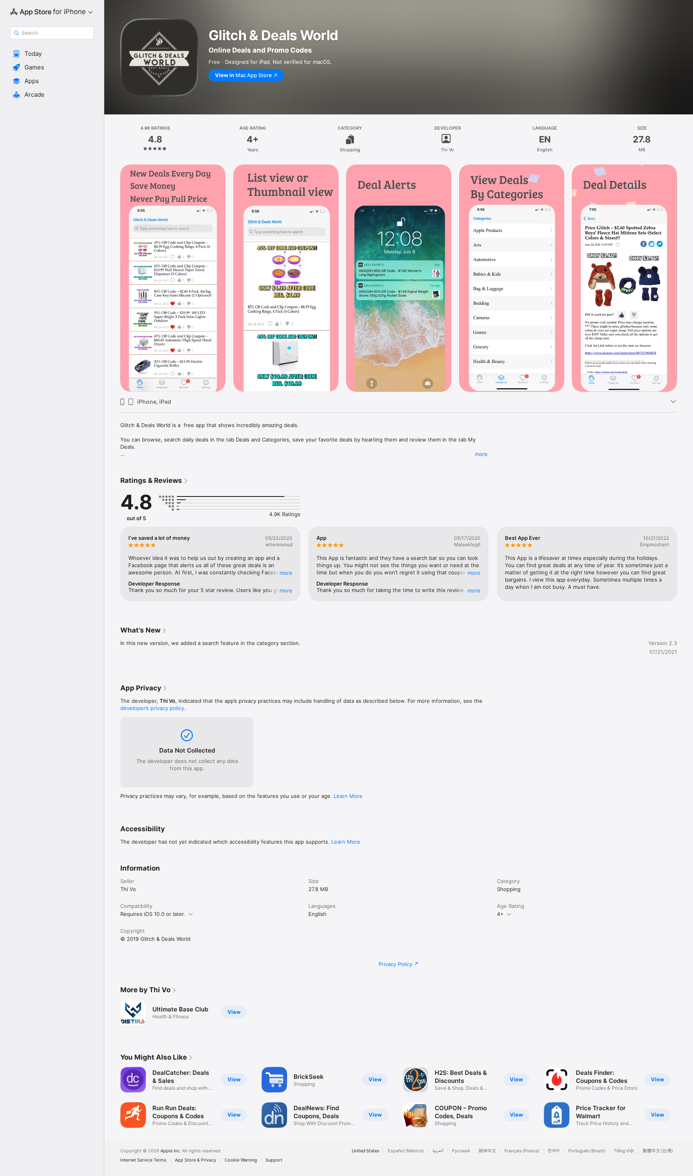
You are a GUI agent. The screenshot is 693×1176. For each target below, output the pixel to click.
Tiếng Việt (624, 1151)
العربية (438, 1151)
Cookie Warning (241, 1160)
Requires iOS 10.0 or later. (152, 914)
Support (273, 1160)
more (481, 454)
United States (365, 1151)
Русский (461, 1151)
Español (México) (406, 1151)
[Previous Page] (112, 564)
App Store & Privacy (195, 1160)
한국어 (554, 1151)
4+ (500, 914)
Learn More (348, 796)
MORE (286, 573)
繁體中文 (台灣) (657, 1151)
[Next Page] (685, 564)
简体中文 (487, 1151)
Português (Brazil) (586, 1151)
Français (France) (522, 1151)
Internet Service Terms (143, 1160)
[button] (51, 54)
